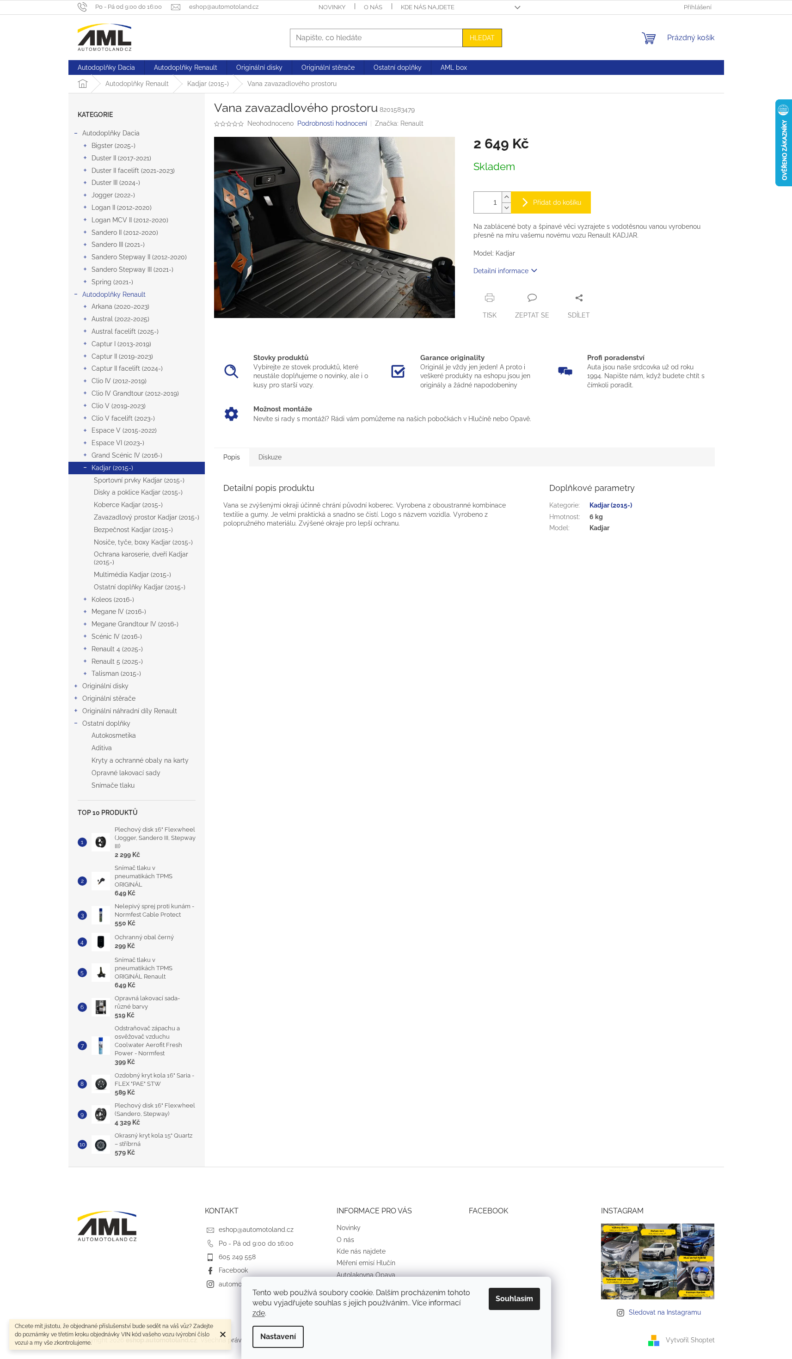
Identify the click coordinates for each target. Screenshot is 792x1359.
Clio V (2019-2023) (119, 406)
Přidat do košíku (557, 202)
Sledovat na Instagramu (665, 1312)
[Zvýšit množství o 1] (506, 197)
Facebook (233, 1270)
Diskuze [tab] (270, 457)
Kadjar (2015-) (112, 467)
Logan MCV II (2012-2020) (130, 220)
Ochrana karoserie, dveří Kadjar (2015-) (141, 558)
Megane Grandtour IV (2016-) (135, 624)
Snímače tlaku (113, 785)
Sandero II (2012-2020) (125, 232)
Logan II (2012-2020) (122, 207)
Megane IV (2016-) (119, 611)
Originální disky (105, 686)
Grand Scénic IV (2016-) (127, 455)
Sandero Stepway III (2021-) (132, 269)
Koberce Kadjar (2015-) (128, 504)
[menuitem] (106, 67)
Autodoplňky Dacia (111, 133)
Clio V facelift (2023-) (123, 418)
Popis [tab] (231, 457)
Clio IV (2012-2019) (119, 381)
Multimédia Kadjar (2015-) (132, 574)
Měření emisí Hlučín (366, 1263)
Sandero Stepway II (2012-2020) (139, 257)
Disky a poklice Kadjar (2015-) (138, 492)
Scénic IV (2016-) (117, 636)
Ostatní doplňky (106, 723)
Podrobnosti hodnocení (332, 123)
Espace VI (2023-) (118, 443)
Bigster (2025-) (113, 145)
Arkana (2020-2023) (120, 306)
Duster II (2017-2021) (121, 158)
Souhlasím (514, 1298)
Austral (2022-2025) (120, 319)
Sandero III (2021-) (118, 244)
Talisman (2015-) (116, 673)
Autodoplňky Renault (114, 294)
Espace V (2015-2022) (124, 430)
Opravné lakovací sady (126, 773)
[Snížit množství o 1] (506, 207)
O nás (373, 7)
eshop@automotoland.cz (256, 1229)
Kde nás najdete (427, 7)
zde (258, 1313)
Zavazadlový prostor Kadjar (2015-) (146, 517)
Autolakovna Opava (366, 1275)
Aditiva (102, 748)
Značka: (399, 123)
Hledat (482, 38)
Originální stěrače (108, 698)
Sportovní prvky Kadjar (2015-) (139, 480)
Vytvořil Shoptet (690, 1340)
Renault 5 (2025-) (117, 661)
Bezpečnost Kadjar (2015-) (133, 529)
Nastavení (278, 1336)
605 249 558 (237, 1257)
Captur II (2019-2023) (122, 356)
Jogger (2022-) (113, 195)
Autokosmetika (114, 735)
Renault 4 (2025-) (117, 649)
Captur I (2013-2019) (121, 344)
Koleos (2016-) (113, 599)
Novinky (332, 7)
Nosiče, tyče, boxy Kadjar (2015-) (143, 542)
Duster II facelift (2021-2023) (133, 170)
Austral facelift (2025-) (125, 331)
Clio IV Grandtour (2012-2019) (135, 393)
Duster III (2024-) (116, 182)
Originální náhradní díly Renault (129, 711)
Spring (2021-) (112, 282)
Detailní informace (500, 271)
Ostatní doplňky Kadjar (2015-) (139, 587)
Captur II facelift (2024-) (127, 368)
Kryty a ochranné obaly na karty (140, 760)
